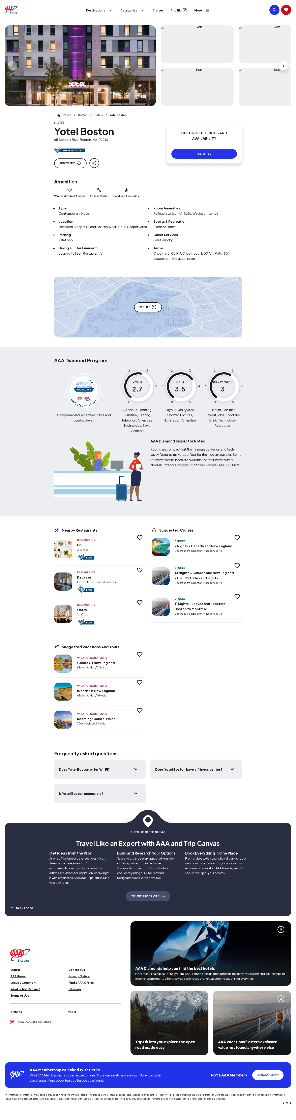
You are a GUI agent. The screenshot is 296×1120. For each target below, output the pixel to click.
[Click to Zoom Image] (80, 65)
